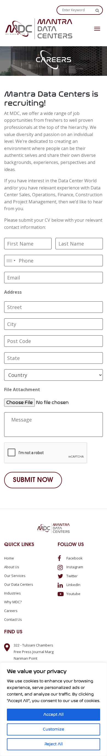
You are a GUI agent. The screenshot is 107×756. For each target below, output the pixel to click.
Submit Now (33, 480)
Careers (11, 610)
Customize (53, 729)
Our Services (15, 575)
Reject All (53, 744)
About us (11, 566)
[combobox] (10, 260)
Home (9, 558)
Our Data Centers (18, 584)
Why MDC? (13, 601)
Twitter (72, 575)
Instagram (74, 566)
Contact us (13, 619)
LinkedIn (73, 584)
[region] (53, 709)
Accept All (53, 714)
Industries (12, 593)
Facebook (74, 558)
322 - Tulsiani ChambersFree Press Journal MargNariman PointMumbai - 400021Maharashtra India (34, 658)
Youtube (73, 593)
